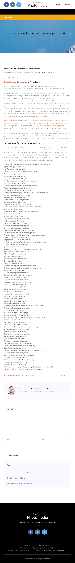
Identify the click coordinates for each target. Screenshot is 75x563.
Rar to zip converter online (13, 256)
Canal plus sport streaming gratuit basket (19, 483)
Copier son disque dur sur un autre (15, 223)
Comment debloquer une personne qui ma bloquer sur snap (24, 350)
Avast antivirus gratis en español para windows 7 (20, 181)
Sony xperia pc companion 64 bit (15, 322)
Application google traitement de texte (17, 289)
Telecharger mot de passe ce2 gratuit (16, 362)
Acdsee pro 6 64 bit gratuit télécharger (17, 329)
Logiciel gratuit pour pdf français (15, 183)
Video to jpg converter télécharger (15, 259)
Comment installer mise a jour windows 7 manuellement (23, 369)
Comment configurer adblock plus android (18, 214)
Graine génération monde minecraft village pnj (19, 346)
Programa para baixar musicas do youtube (18, 343)
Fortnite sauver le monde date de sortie (17, 190)
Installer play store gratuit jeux (18, 550)
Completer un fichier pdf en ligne (15, 202)
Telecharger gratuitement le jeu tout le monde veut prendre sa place (27, 164)
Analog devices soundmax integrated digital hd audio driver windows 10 (28, 367)
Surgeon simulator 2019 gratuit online (16, 315)
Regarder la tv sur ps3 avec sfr (14, 197)
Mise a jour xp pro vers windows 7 (37, 546)
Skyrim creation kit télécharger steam (16, 200)
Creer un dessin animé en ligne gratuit (16, 219)
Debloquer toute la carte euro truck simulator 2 (19, 230)
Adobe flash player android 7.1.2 (15, 254)
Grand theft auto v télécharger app (15, 303)
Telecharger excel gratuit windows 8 (16, 244)
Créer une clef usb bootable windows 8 (17, 320)
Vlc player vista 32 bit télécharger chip (17, 240)
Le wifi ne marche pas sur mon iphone (17, 228)
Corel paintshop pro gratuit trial (14, 339)
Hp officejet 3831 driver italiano (14, 169)
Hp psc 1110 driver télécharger (16, 478)
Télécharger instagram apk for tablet (16, 280)
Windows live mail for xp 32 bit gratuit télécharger (21, 211)
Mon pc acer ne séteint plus (13, 310)
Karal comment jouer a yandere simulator (17, 174)
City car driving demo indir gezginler (16, 357)
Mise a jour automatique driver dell (15, 179)
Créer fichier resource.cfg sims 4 (15, 348)
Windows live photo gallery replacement (17, 204)
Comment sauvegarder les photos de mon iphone (20, 266)
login (58, 5)
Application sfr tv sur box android (15, 336)
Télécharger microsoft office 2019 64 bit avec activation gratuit (25, 242)
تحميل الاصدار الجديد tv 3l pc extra (15, 277)
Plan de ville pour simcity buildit (15, 287)
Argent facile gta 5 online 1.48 (14, 167)
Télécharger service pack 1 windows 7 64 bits (51, 550)
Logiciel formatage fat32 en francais (16, 273)
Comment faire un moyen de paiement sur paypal (20, 171)
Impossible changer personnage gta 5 (17, 313)
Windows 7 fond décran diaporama (15, 341)
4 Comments (49, 72)
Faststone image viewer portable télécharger (20, 473)
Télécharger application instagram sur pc (17, 353)
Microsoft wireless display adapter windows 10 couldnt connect (26, 193)
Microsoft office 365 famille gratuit (16, 237)
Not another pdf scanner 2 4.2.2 (14, 270)
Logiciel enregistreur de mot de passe (17, 195)
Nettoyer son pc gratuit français (14, 221)
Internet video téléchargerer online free (17, 301)
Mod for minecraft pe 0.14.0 (13, 216)
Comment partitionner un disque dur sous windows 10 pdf (23, 306)
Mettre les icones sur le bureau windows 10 (19, 355)
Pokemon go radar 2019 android (15, 365)
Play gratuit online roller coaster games (17, 188)
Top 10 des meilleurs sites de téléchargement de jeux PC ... (23, 72)
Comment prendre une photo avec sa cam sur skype (21, 327)
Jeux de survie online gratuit (13, 209)
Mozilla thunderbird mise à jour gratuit (16, 226)
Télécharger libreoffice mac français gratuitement (20, 186)
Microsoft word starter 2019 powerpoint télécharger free (23, 249)
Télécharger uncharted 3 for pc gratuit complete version (23, 268)
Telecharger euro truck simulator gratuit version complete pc (24, 235)
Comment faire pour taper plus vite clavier (18, 275)
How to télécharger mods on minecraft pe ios (19, 233)
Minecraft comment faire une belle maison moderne (37, 548)
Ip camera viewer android (12, 247)
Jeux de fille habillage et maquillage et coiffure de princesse (24, 317)
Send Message (13, 455)
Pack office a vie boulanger (13, 263)
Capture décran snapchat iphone (15, 176)
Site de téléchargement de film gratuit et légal (19, 360)
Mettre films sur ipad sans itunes (15, 296)
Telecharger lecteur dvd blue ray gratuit (17, 308)
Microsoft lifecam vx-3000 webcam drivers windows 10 (23, 207)
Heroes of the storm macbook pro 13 (16, 252)
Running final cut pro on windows (15, 332)
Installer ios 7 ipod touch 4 (13, 292)
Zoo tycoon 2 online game (12, 261)
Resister (67, 5)
